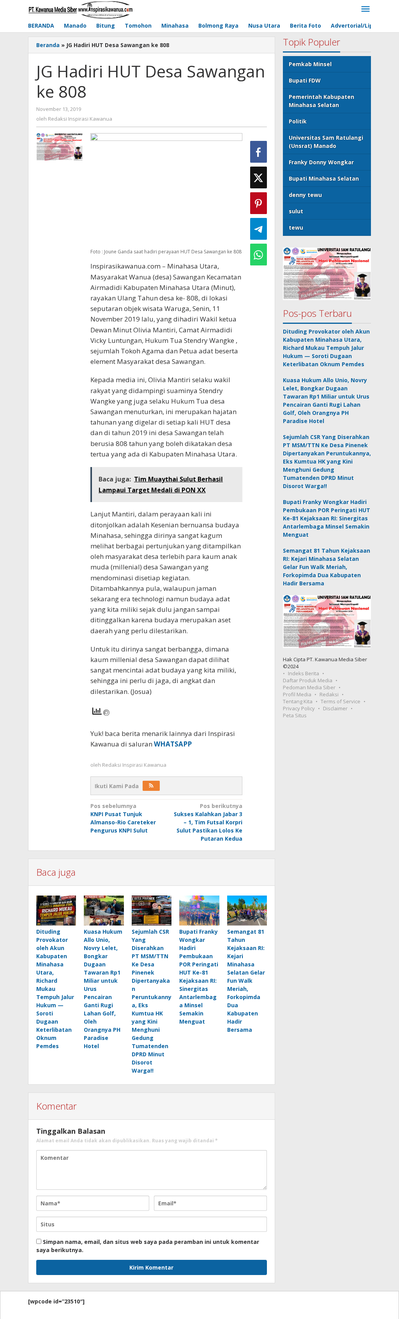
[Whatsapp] (258, 254)
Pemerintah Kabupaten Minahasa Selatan (321, 101)
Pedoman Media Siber (309, 687)
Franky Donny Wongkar (321, 162)
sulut (296, 211)
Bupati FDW (305, 80)
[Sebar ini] (258, 152)
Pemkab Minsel (310, 64)
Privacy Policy (299, 708)
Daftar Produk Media (307, 680)
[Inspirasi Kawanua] (80, 9)
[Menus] (365, 9)
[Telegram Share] (258, 229)
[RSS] (151, 786)
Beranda (48, 45)
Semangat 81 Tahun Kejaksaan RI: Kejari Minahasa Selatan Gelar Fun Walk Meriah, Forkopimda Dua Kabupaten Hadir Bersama (246, 980)
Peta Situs (295, 715)
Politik (298, 121)
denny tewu (305, 194)
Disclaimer (335, 708)
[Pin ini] (258, 203)
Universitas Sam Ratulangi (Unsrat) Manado (326, 141)
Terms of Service (340, 701)
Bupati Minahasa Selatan (324, 178)
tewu (296, 227)
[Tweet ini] (258, 177)
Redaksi (329, 694)
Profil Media (297, 694)
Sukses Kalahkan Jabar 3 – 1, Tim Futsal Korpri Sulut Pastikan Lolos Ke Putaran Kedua (208, 822)
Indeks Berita (303, 673)
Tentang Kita (297, 701)
